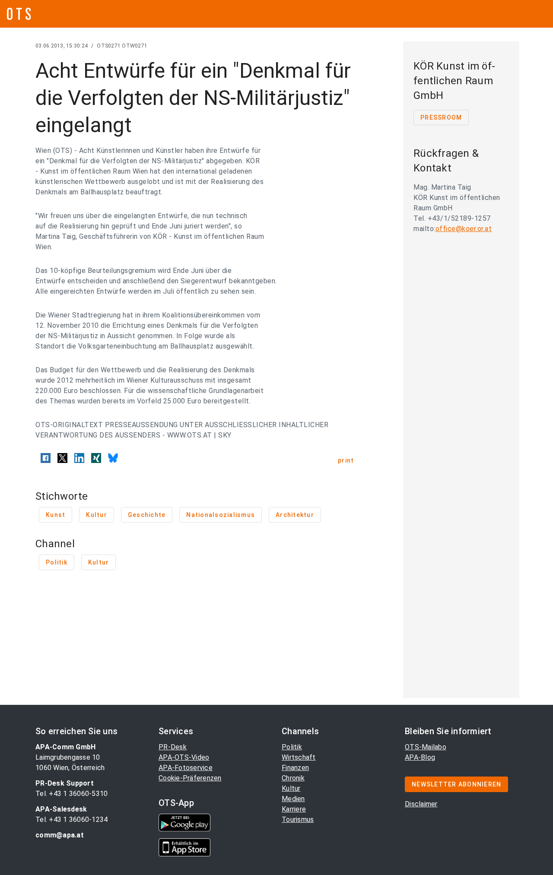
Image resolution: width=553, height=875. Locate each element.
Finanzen (295, 768)
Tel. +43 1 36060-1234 (71, 819)
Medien (293, 799)
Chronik (293, 778)
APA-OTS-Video (184, 757)
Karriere (294, 809)
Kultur (291, 788)
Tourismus (298, 819)
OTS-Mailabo (425, 747)
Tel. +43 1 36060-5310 (71, 793)
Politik (292, 747)
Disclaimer (421, 804)
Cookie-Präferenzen (190, 778)
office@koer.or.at (463, 229)
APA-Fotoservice (186, 768)
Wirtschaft (299, 757)
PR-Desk (173, 747)
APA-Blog (420, 757)
